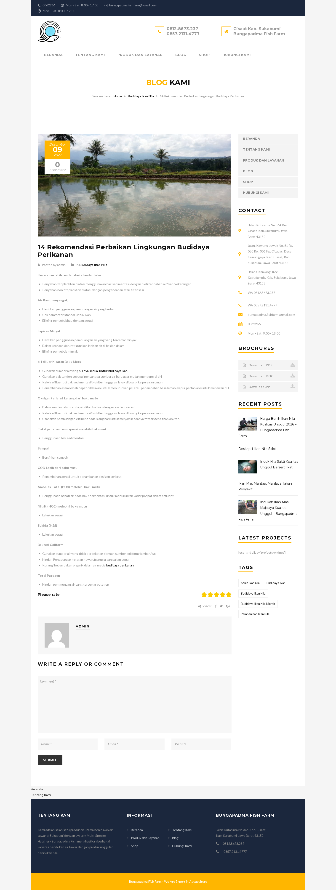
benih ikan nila (250, 583)
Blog (180, 55)
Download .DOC (260, 376)
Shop (204, 55)
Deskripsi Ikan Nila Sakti (257, 449)
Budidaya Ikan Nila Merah (258, 604)
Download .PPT (260, 387)
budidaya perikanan (120, 565)
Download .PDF (260, 365)
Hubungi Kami (236, 55)
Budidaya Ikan (276, 583)
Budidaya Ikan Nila (141, 96)
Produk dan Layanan (140, 55)
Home (118, 96)
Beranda (53, 55)
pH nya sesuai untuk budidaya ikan (103, 371)
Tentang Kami (90, 55)
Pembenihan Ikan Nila (255, 614)
